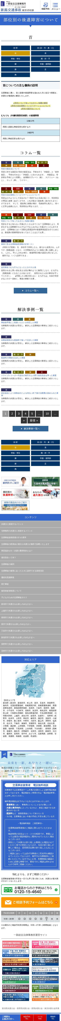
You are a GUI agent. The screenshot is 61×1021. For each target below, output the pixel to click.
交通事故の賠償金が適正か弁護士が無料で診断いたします (25, 544)
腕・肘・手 (45, 59)
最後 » (34, 420)
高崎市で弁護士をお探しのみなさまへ (17, 651)
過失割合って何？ (8, 558)
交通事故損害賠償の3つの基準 (13, 538)
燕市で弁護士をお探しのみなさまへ (16, 624)
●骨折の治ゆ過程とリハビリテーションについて (31, 106)
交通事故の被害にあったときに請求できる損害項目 (22, 571)
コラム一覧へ (32, 290)
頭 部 (15, 48)
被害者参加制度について (11, 591)
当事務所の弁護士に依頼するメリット (17, 531)
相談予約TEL (26, 1018)
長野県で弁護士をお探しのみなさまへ (17, 644)
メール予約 (39, 1018)
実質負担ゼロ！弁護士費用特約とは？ (17, 551)
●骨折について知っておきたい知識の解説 (30, 103)
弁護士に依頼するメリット (12, 524)
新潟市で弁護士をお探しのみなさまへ (17, 604)
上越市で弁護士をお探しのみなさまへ (17, 611)
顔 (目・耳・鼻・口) (45, 48)
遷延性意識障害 (7, 577)
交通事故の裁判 (7, 564)
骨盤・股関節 (45, 64)
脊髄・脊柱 (15, 59)
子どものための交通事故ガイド (14, 598)
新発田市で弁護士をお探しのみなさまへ (17, 637)
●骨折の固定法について (30, 109)
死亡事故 (5, 584)
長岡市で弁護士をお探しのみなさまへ (17, 618)
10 (47, 413)
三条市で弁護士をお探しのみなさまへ (17, 631)
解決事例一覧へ (32, 428)
